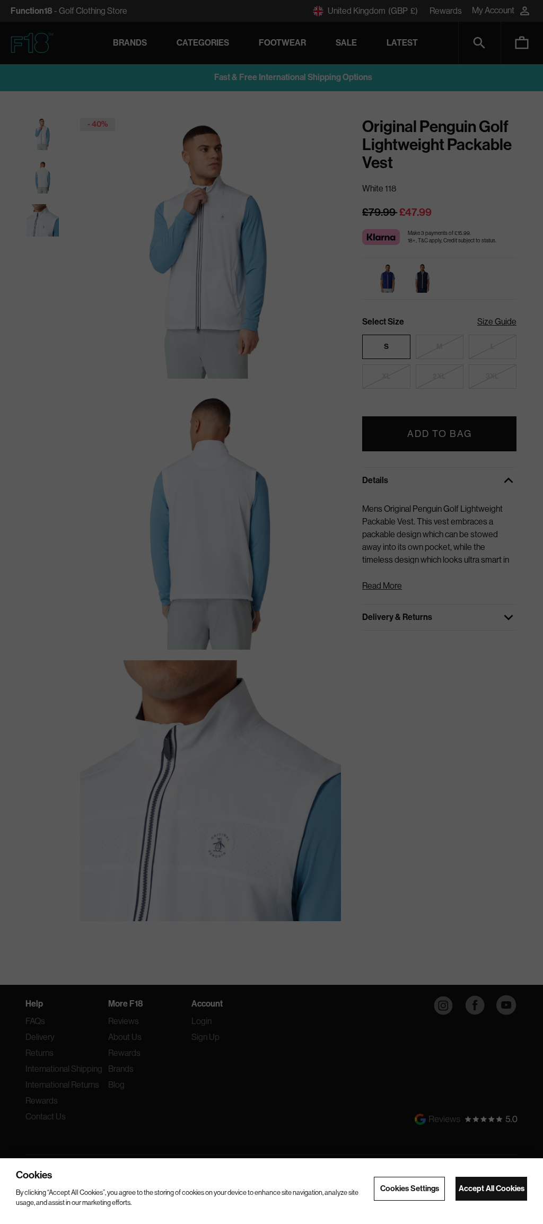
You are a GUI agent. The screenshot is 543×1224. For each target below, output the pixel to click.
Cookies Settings (409, 1188)
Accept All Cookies (491, 1188)
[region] (271, 1191)
